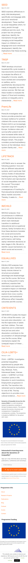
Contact (3, 513)
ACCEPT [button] (17, 560)
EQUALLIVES (9, 258)
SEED (5, 4)
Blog (2, 503)
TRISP (5, 59)
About (3, 492)
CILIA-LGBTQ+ (10, 352)
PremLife (6, 106)
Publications (4, 499)
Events (3, 510)
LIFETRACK (8, 156)
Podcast (3, 506)
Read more (7, 53)
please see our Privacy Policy (12, 478)
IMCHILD (6, 206)
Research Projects (6, 495)
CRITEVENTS (9, 307)
